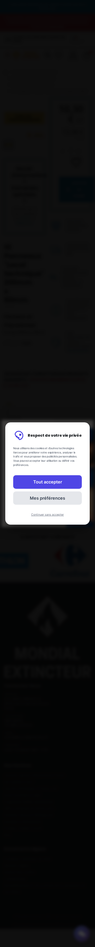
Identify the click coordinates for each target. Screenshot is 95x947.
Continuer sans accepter (47, 514)
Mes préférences (47, 498)
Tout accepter (47, 482)
